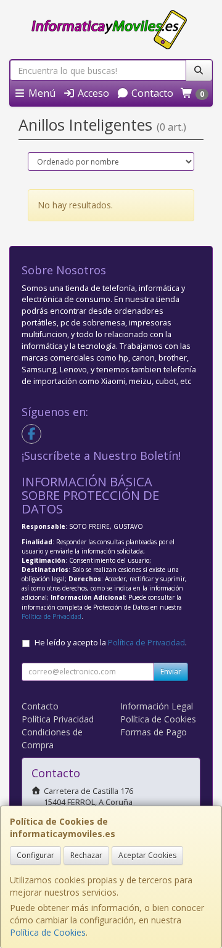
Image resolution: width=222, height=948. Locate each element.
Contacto (151, 93)
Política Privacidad (58, 719)
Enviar (170, 671)
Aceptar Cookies (147, 855)
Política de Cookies (48, 932)
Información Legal (156, 706)
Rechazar (86, 855)
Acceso (92, 93)
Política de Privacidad (51, 616)
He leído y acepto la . (111, 642)
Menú (41, 93)
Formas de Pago (153, 732)
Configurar (35, 855)
